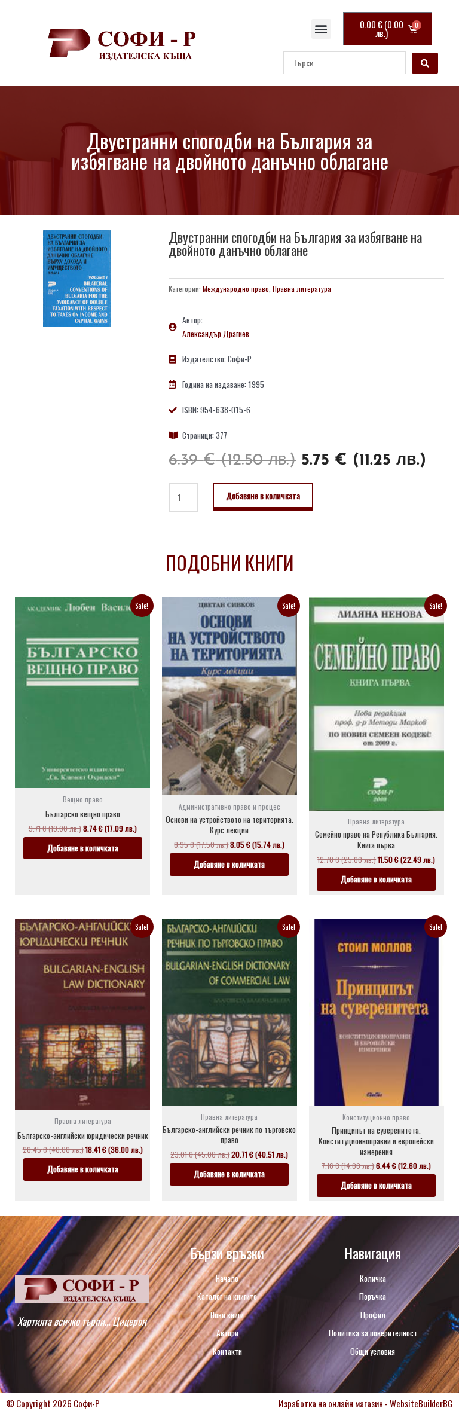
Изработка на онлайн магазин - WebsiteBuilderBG (366, 1403)
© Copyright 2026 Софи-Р (53, 1403)
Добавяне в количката (263, 495)
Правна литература (302, 288)
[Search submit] (425, 63)
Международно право (236, 288)
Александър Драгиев (215, 334)
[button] (321, 29)
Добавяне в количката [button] (82, 848)
